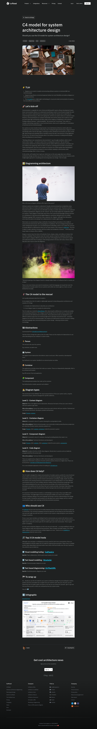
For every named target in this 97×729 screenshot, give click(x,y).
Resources (44, 3)
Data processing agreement (77, 694)
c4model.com (53, 465)
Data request (74, 697)
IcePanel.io (49, 552)
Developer (8, 710)
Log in (72, 3)
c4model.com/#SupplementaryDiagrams (40, 462)
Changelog (8, 702)
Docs (7, 707)
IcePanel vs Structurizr (33, 697)
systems (33, 413)
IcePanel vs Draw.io (32, 694)
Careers (73, 699)
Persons (28, 413)
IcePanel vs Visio (32, 692)
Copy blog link (70, 647)
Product (27, 3)
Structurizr (47, 560)
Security (73, 687)
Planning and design (10, 692)
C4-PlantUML (50, 568)
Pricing (53, 3)
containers (41, 429)
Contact (60, 3)
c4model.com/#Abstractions (39, 331)
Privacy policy (74, 692)
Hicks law (66, 227)
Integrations (36, 3)
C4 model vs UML (32, 699)
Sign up (87, 3)
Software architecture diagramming (14, 689)
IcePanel (26, 509)
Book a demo (79, 3)
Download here (26, 598)
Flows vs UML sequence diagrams (35, 705)
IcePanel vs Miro (31, 687)
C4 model (29, 99)
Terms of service (75, 689)
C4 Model (8, 687)
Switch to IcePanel (10, 694)
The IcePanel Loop (10, 697)
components (64, 443)
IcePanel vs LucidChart (33, 689)
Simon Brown (41, 311)
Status (7, 705)
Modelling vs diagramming (34, 702)
